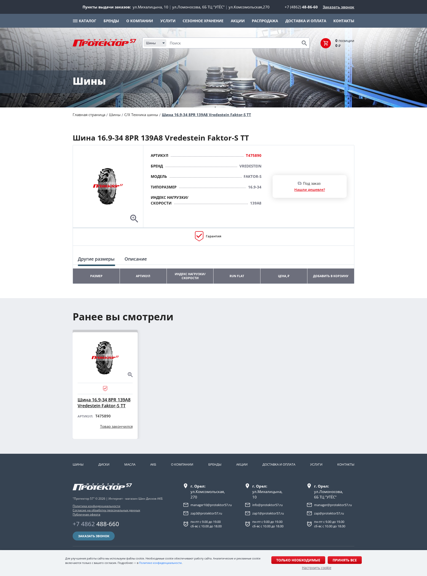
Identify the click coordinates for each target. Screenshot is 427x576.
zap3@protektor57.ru (206, 513)
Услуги (316, 464)
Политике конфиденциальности (160, 563)
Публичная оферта (86, 514)
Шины (115, 114)
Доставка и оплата (278, 464)
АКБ (153, 464)
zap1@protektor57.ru (268, 513)
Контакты (345, 464)
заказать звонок (93, 536)
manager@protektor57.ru (333, 505)
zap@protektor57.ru (329, 513)
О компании (182, 464)
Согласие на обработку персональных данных (106, 510)
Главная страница (89, 114)
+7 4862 (96, 524)
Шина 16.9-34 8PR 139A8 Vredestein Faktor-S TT (206, 114)
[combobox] (155, 43)
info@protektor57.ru (267, 505)
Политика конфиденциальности (96, 506)
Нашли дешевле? (309, 189)
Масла (129, 464)
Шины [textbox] (151, 43)
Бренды (214, 464)
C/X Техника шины (141, 114)
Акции (242, 464)
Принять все (345, 560)
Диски (103, 464)
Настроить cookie (316, 568)
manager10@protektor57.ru (211, 505)
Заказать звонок (338, 6)
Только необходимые (298, 560)
